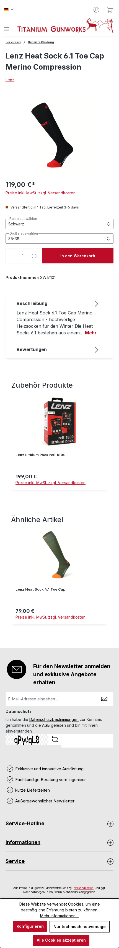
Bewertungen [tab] (32, 349)
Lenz (10, 79)
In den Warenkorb (77, 255)
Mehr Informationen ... (59, 915)
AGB (46, 725)
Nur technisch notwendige (79, 926)
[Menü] (6, 29)
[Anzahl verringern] (11, 255)
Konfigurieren (30, 926)
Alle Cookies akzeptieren (61, 940)
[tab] (58, 318)
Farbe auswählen (23, 218)
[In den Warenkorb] (59, 493)
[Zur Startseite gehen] (65, 25)
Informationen (23, 842)
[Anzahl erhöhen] (34, 255)
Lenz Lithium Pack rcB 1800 (40, 455)
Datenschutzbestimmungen (54, 719)
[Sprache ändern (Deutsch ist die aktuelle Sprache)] (9, 9)
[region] (59, 444)
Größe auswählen (23, 233)
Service (15, 861)
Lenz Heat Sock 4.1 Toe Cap (40, 589)
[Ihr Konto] (96, 9)
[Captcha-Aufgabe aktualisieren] (54, 739)
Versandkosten (84, 887)
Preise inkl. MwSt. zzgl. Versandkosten (41, 192)
